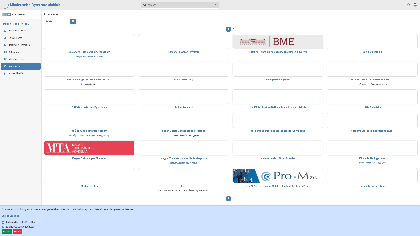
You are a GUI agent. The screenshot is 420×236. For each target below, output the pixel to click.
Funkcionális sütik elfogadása (20, 222)
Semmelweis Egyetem (372, 186)
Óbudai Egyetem (89, 186)
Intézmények (14, 66)
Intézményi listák (16, 59)
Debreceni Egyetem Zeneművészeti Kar (89, 79)
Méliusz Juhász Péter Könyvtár (278, 158)
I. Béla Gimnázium (372, 107)
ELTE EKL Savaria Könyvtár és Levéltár (372, 79)
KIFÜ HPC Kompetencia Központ (89, 130)
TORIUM (18, 14)
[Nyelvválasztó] (415, 5)
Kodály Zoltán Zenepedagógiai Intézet (183, 130)
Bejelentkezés (15, 37)
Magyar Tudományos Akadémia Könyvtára (183, 158)
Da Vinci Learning (372, 52)
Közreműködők (15, 73)
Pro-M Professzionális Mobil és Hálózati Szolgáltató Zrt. (278, 186)
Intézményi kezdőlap (18, 30)
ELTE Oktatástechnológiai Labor (89, 107)
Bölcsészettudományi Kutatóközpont (89, 52)
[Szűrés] (73, 21)
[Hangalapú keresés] (216, 5)
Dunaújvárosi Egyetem (277, 79)
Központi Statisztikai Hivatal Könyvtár (372, 130)
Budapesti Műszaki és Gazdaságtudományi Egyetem (278, 52)
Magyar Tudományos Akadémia (89, 56)
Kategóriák (13, 52)
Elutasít (17, 231)
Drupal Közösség (183, 79)
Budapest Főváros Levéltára (183, 52)
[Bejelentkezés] (408, 5)
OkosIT (184, 186)
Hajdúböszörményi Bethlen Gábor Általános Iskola (278, 107)
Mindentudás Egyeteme (372, 158)
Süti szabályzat (10, 215)
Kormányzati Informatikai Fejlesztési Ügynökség (89, 135)
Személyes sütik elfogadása (20, 226)
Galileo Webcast (184, 107)
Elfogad (6, 231)
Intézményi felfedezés (19, 44)
